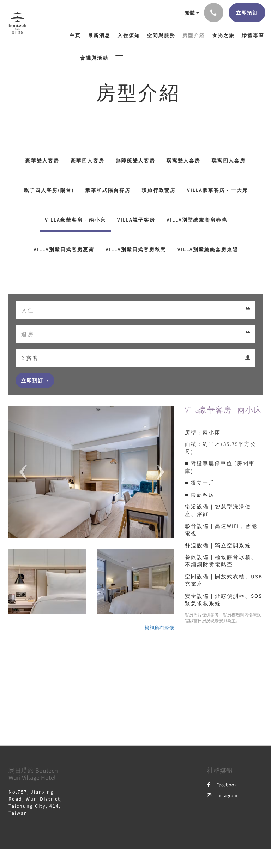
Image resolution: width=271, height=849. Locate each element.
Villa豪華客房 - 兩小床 (75, 220)
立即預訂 (32, 380)
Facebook (226, 785)
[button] (119, 57)
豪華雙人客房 (42, 160)
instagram (226, 795)
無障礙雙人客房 (135, 160)
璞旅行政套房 (159, 190)
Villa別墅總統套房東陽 (207, 249)
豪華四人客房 (87, 160)
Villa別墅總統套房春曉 (197, 220)
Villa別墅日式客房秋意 (136, 249)
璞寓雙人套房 (183, 160)
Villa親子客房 (136, 220)
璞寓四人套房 (229, 160)
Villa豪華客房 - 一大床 (217, 190)
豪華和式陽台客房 (108, 190)
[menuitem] (77, 35)
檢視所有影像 (159, 628)
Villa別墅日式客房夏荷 (64, 249)
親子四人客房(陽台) (49, 190)
